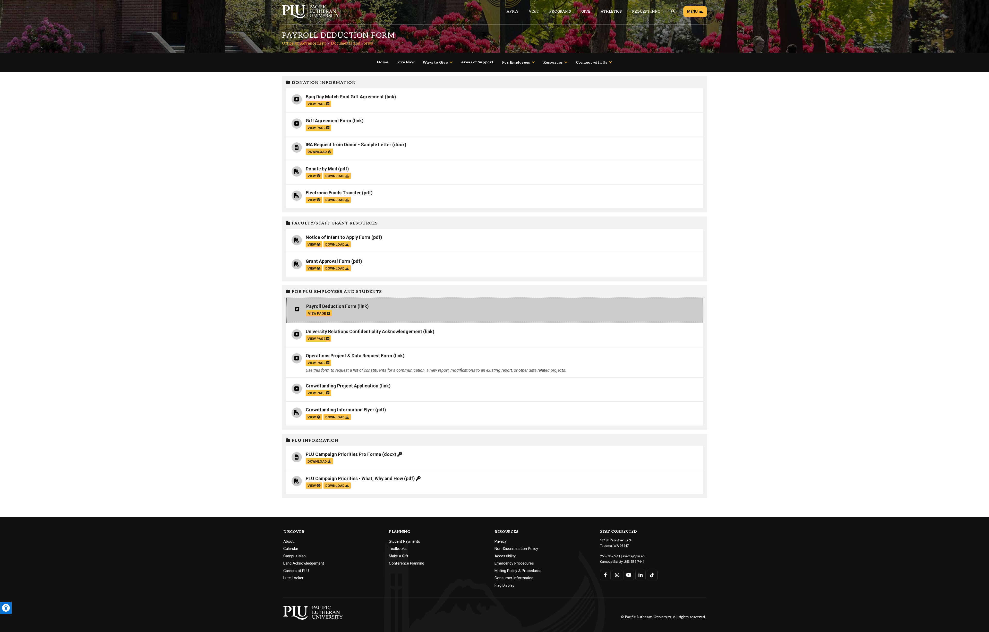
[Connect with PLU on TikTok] (652, 575)
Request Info (646, 11)
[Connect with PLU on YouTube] (629, 575)
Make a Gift (398, 556)
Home (382, 62)
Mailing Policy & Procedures (517, 570)
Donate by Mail (321, 168)
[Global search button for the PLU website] (673, 11)
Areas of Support (477, 62)
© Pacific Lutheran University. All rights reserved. (663, 617)
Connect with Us (591, 62)
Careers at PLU (296, 570)
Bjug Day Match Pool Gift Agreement (345, 96)
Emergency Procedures (514, 563)
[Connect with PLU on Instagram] (617, 575)
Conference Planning (406, 563)
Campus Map (294, 556)
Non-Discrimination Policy (516, 548)
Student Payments (404, 541)
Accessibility (505, 556)
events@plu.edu (634, 556)
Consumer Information (513, 578)
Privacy (500, 541)
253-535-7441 (634, 562)
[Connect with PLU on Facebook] (605, 575)
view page (317, 104)
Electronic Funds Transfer (333, 192)
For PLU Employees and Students (336, 291)
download (318, 152)
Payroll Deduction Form (331, 306)
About (288, 541)
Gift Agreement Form (328, 120)
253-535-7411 (610, 556)
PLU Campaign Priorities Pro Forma (343, 454)
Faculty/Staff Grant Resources (334, 223)
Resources (553, 62)
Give (585, 11)
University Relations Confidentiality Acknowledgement (364, 331)
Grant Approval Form (328, 261)
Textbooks (398, 548)
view (312, 176)
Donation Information (323, 82)
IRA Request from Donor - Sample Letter (348, 144)
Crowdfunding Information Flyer (340, 409)
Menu (692, 12)
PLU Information (315, 440)
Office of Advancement (304, 43)
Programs (560, 11)
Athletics (611, 11)
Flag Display (504, 585)
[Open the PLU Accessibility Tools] (6, 608)
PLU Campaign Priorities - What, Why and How (354, 478)
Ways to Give (435, 62)
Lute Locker (293, 578)
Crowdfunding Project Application (342, 385)
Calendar (290, 548)
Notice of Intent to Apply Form (338, 237)
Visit (534, 11)
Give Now (405, 62)
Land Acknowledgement (303, 563)
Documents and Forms (352, 43)
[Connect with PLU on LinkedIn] (640, 575)
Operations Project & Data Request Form (349, 355)
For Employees (516, 62)
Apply (512, 11)
